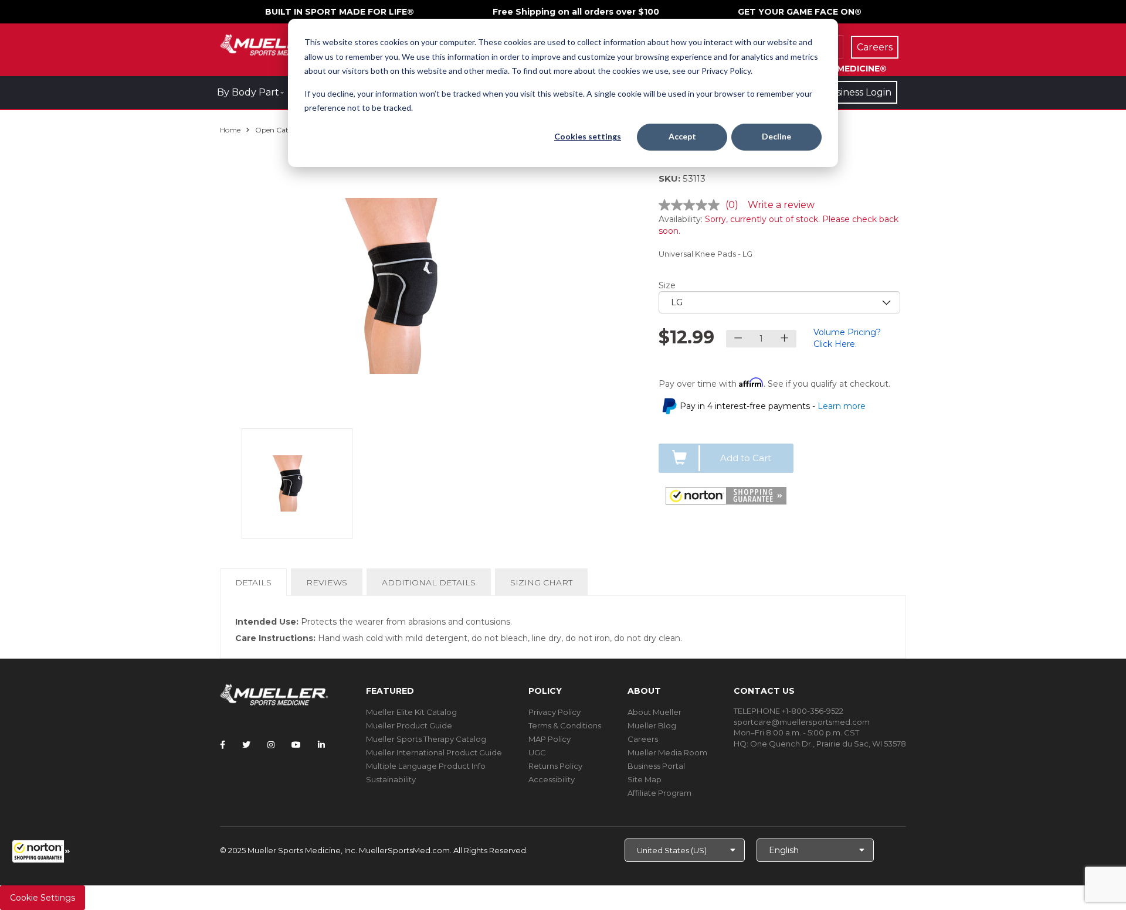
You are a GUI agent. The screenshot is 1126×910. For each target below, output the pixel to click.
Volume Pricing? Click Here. (847, 338)
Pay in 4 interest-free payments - (773, 406)
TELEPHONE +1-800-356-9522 (788, 710)
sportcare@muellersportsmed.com (802, 722)
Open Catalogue (283, 129)
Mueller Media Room (667, 752)
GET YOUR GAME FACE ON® (800, 11)
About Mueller (654, 712)
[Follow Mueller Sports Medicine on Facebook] (222, 745)
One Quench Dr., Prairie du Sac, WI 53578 (828, 743)
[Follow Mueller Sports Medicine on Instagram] (270, 745)
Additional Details (429, 582)
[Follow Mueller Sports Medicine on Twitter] (246, 745)
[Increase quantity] (784, 338)
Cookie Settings (42, 897)
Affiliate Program (659, 792)
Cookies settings (587, 136)
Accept (682, 136)
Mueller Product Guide (409, 725)
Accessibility (551, 779)
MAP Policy (549, 739)
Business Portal (656, 766)
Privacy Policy (554, 712)
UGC (537, 752)
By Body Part (248, 92)
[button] (41, 851)
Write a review (781, 204)
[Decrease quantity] (738, 338)
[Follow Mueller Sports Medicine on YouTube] (296, 745)
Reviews (326, 582)
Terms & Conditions (564, 725)
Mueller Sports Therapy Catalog (426, 739)
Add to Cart (745, 457)
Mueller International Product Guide (434, 752)
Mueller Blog (652, 725)
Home (230, 129)
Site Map (645, 779)
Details (256, 586)
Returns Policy (555, 766)
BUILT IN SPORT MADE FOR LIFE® (339, 11)
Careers (643, 739)
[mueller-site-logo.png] (274, 44)
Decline (776, 136)
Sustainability (391, 779)
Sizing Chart (541, 582)
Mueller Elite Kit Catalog (411, 712)
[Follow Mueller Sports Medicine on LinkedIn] (321, 745)
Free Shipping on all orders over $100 (576, 11)
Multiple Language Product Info (426, 766)
